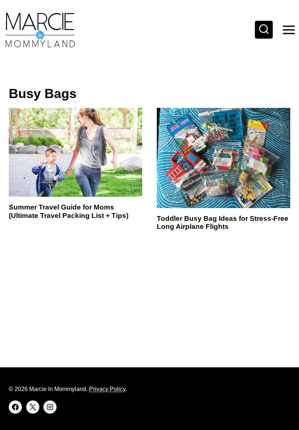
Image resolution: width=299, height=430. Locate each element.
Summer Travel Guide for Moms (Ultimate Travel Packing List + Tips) (68, 211)
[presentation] (75, 152)
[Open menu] (288, 29)
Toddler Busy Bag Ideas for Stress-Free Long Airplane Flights (222, 223)
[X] (32, 407)
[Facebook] (15, 407)
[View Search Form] (264, 30)
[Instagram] (50, 407)
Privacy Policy (107, 389)
